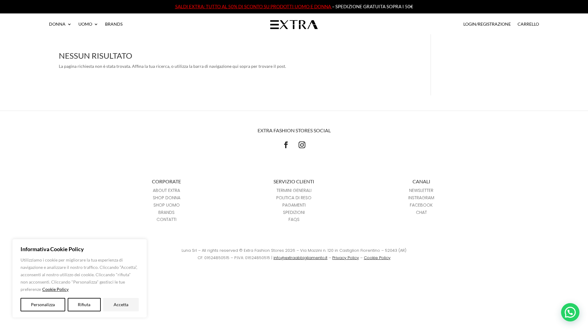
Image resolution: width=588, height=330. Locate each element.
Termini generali (294, 190)
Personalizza (43, 304)
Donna (57, 24)
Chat (421, 212)
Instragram (421, 198)
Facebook (421, 205)
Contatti (166, 219)
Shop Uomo (166, 205)
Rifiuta (84, 304)
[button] (570, 312)
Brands (114, 24)
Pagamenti (294, 205)
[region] (79, 278)
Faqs (294, 219)
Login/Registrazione (487, 24)
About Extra (166, 190)
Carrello (528, 24)
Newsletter (421, 190)
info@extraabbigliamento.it (300, 258)
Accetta (121, 304)
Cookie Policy (55, 289)
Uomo (85, 24)
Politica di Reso (293, 198)
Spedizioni (294, 212)
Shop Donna (166, 198)
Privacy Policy (345, 258)
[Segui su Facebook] (286, 145)
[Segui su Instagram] (302, 145)
